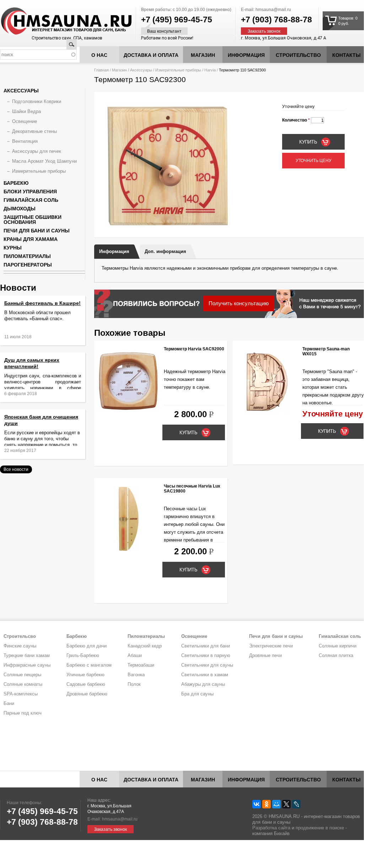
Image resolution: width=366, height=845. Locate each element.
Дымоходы (20, 208)
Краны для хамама (31, 239)
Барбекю (16, 183)
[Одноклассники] (266, 804)
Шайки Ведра (26, 111)
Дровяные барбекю (86, 693)
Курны (13, 247)
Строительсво (20, 636)
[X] (286, 804)
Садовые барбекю (85, 684)
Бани (9, 703)
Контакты (346, 55)
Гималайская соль (31, 200)
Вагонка (136, 674)
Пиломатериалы (27, 256)
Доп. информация (165, 251)
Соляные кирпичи (337, 645)
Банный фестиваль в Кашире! (42, 303)
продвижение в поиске (320, 827)
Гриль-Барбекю (82, 655)
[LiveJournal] (296, 804)
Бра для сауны (197, 693)
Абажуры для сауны (203, 684)
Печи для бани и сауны (37, 230)
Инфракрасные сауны (27, 665)
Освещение (24, 121)
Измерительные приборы (178, 70)
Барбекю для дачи (86, 645)
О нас (99, 55)
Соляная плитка (336, 655)
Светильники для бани (205, 645)
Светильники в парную (205, 655)
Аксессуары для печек (36, 151)
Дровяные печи (265, 655)
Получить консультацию (239, 303)
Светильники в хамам (204, 674)
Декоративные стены (34, 131)
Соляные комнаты (23, 684)
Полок (134, 684)
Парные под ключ (23, 713)
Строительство (298, 55)
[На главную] (53, 21)
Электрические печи (271, 645)
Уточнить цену (314, 160)
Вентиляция (25, 141)
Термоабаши (141, 665)
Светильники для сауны (207, 665)
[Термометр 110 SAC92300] (167, 226)
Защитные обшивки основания (32, 220)
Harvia (210, 70)
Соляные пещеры (22, 674)
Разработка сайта (271, 827)
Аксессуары (141, 70)
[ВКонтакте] (256, 804)
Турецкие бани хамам (27, 655)
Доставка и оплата (151, 55)
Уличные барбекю (85, 674)
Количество (296, 120)
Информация (114, 251)
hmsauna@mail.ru (273, 9)
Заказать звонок (264, 31)
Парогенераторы (28, 264)
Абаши (135, 655)
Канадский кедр (145, 645)
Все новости (16, 469)
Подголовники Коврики (36, 101)
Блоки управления (30, 191)
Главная (101, 70)
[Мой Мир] (276, 804)
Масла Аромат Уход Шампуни (44, 161)
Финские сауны (20, 645)
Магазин (203, 55)
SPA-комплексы (21, 693)
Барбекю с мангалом (89, 665)
